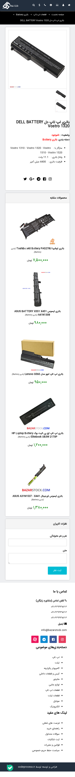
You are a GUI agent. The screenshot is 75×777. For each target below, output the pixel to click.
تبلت (57, 663)
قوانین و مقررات (52, 745)
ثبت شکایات (54, 740)
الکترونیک (55, 707)
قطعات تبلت (54, 696)
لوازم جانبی (54, 685)
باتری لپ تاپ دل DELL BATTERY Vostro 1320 (42, 20)
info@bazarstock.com (54, 630)
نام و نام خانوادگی (58, 536)
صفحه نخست (58, 14)
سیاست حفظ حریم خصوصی (46, 751)
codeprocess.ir (26, 767)
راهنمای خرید (53, 729)
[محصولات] (57, 5)
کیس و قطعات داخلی (49, 674)
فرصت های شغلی (51, 723)
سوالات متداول (52, 734)
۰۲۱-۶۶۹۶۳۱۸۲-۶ (59, 607)
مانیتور (56, 679)
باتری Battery (22, 14)
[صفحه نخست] (69, 5)
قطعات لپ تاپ (39, 14)
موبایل (56, 701)
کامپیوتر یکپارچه (52, 668)
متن (65, 550)
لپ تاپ (56, 657)
